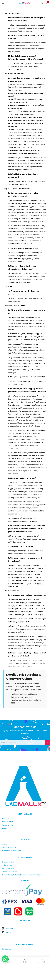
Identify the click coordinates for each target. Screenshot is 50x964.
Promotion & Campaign (11, 851)
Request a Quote (9, 862)
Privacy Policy (7, 822)
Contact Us (6, 949)
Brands (4, 828)
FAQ (3, 831)
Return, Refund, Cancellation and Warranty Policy (22, 875)
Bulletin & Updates (9, 847)
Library (4, 844)
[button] (46, 3)
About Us (5, 818)
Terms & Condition (9, 871)
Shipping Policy (8, 868)
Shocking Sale (7, 825)
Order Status (7, 865)
